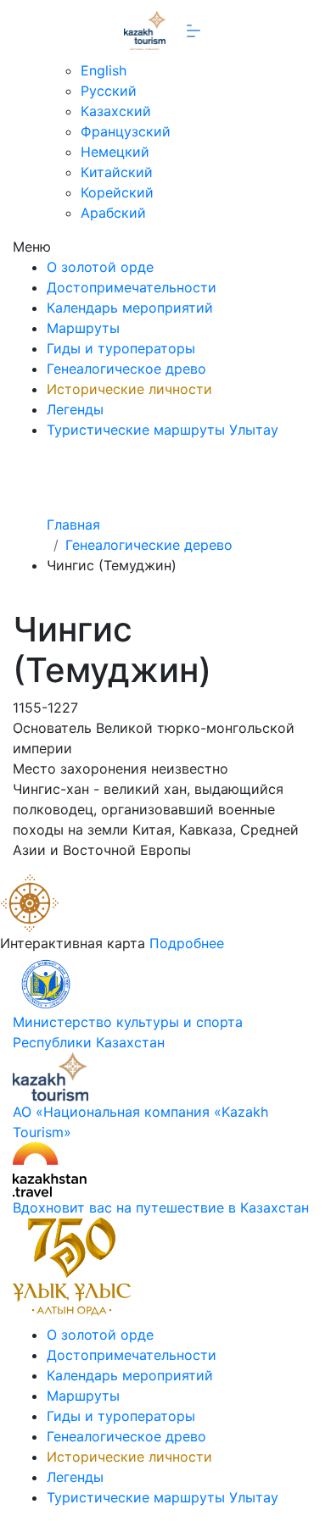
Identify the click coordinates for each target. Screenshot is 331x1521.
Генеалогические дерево (149, 544)
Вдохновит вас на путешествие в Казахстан (161, 1207)
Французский (126, 131)
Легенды (75, 409)
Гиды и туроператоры (121, 348)
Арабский (113, 212)
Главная (73, 524)
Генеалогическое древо (126, 368)
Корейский (117, 192)
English (103, 70)
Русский (109, 90)
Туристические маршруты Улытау (162, 429)
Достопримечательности (131, 287)
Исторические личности (129, 388)
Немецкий (115, 151)
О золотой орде (100, 266)
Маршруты (83, 327)
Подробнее (186, 943)
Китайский (117, 172)
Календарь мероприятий (130, 307)
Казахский (116, 111)
